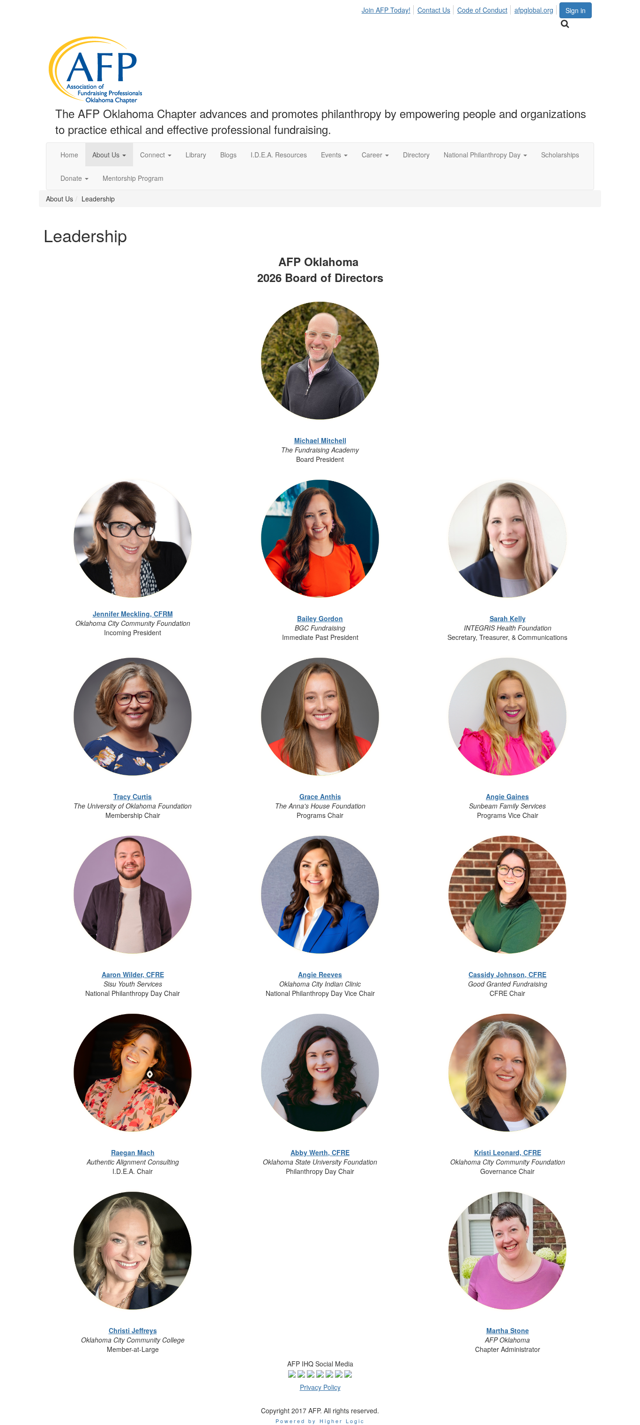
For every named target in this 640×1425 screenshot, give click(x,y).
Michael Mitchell (320, 440)
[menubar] (460, 8)
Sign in (576, 10)
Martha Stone (507, 1330)
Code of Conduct (482, 10)
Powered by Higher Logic (320, 1421)
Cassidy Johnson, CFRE (507, 974)
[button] (109, 154)
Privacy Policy (320, 1387)
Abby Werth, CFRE (320, 1152)
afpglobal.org (533, 10)
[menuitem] (389, 8)
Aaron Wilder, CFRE (133, 974)
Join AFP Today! (386, 10)
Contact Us (433, 10)
